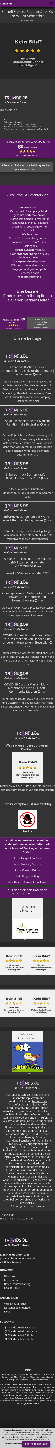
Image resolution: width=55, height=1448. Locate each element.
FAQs (7, 1311)
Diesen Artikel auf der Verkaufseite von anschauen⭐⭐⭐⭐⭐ (27, 148)
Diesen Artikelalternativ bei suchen (41, 323)
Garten (12, 1219)
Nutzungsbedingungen (17, 1307)
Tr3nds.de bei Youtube (20, 1339)
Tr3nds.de (6, 3)
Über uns (9, 1276)
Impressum (11, 1280)
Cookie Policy (12, 1288)
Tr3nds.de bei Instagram (22, 1331)
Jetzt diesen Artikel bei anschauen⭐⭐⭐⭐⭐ (11, 324)
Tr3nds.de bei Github (20, 1335)
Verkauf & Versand (15, 1304)
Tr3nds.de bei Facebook (21, 1327)
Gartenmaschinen (23, 1219)
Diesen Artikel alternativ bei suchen (26, 167)
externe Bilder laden (36, 1443)
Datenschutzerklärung (17, 1284)
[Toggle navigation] (51, 3)
